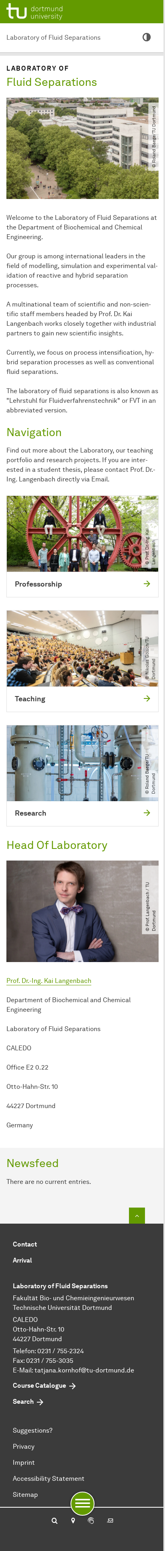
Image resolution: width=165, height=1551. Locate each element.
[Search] (54, 1521)
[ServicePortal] (91, 1521)
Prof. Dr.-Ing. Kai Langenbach (48, 981)
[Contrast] (147, 38)
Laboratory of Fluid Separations (53, 37)
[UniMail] (110, 1521)
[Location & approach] (72, 1521)
